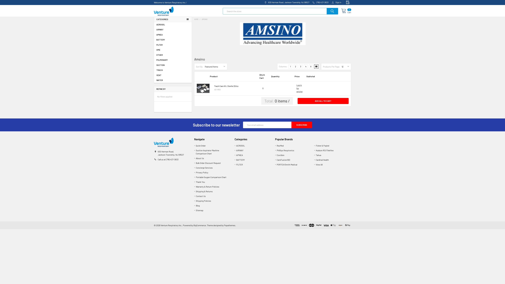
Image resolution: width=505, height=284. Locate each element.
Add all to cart (323, 101)
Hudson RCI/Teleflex (325, 150)
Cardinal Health (322, 160)
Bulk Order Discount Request (208, 163)
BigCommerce (199, 225)
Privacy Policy (202, 172)
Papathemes (229, 225)
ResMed (280, 145)
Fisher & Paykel (322, 145)
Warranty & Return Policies (207, 186)
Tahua (318, 155)
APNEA (159, 35)
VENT (158, 75)
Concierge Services (204, 167)
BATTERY (160, 40)
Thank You (200, 182)
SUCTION (160, 65)
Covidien (280, 155)
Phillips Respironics (285, 150)
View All (319, 164)
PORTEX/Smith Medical (287, 164)
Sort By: (199, 66)
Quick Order (201, 145)
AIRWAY (159, 29)
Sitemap (199, 210)
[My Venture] (347, 2)
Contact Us (201, 196)
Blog (198, 205)
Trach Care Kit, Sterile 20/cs (226, 86)
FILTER (159, 45)
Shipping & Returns (204, 191)
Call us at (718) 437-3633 (168, 159)
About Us (200, 158)
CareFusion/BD (283, 160)
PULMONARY (162, 60)
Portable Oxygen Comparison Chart (211, 177)
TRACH (159, 70)
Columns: (283, 66)
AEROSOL (160, 24)
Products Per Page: (331, 66)
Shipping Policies (203, 201)
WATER (159, 80)
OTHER (159, 55)
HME (158, 50)
